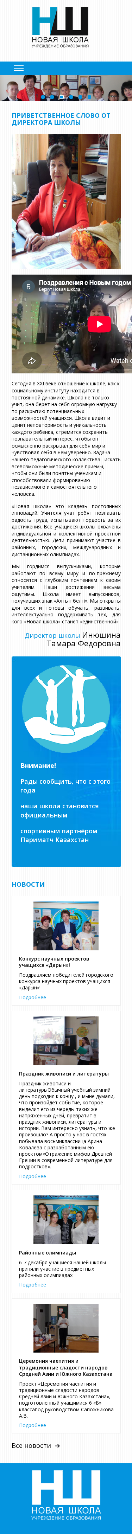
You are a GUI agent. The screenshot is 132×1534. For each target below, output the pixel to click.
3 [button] (61, 97)
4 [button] (71, 97)
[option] (66, 88)
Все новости (31, 1445)
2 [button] (52, 97)
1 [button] (43, 97)
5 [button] (80, 97)
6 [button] (89, 97)
